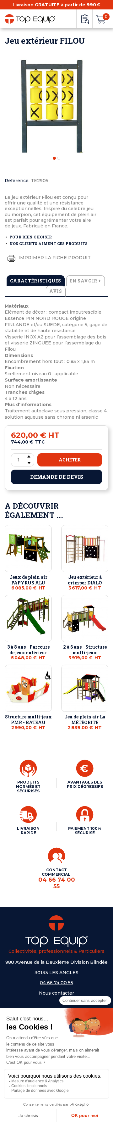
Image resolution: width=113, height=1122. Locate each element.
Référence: (17, 180)
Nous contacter (56, 993)
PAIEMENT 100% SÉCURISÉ (84, 830)
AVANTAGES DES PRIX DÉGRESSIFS (85, 784)
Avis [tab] (55, 291)
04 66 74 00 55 (56, 982)
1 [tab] (54, 158)
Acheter (70, 460)
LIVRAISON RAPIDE (28, 830)
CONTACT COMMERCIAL (56, 879)
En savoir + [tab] (85, 281)
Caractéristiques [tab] (35, 281)
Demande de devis (56, 476)
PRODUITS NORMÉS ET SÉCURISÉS (28, 786)
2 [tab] (58, 158)
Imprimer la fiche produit (54, 257)
